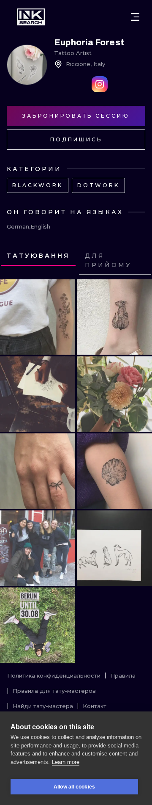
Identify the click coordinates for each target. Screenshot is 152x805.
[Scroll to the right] (138, 261)
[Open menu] (135, 17)
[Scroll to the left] (14, 261)
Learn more (65, 762)
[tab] (38, 256)
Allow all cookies (74, 787)
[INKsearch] (31, 17)
